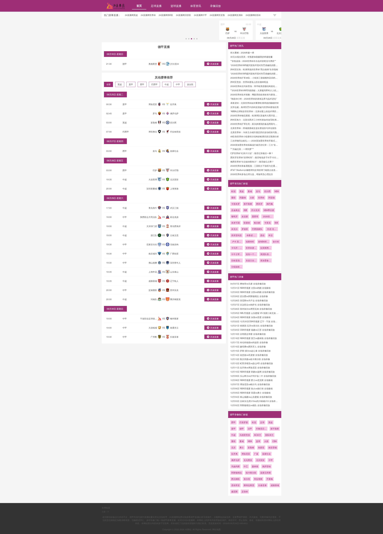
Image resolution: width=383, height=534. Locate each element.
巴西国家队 (257, 228)
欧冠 (233, 191)
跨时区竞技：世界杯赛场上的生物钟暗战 (249, 81)
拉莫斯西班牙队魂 (265, 248)
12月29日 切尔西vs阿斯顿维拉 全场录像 (249, 296)
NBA (277, 191)
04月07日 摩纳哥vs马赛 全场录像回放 (248, 283)
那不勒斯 (248, 203)
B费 (245, 210)
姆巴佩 (269, 203)
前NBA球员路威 (263, 242)
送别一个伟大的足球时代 (251, 254)
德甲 (125, 63)
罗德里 (245, 228)
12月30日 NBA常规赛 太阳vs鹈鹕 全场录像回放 (252, 292)
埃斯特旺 (250, 241)
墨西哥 (255, 216)
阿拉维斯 (258, 478)
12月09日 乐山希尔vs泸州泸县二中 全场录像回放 (253, 375)
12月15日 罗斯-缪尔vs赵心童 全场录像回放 (250, 350)
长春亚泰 (262, 485)
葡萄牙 (234, 216)
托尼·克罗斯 (271, 229)
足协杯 (245, 491)
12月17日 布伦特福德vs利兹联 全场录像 (249, 342)
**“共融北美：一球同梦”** (242, 149)
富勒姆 (251, 447)
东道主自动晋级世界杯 (251, 261)
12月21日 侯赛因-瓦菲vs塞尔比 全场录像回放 (251, 325)
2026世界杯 (267, 216)
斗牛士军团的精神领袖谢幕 (236, 254)
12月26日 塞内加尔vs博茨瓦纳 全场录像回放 (251, 308)
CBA (274, 441)
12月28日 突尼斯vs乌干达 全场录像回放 (249, 300)
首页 (139, 6)
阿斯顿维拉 (236, 472)
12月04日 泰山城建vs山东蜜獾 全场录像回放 (251, 396)
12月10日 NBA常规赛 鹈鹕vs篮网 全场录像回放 (252, 371)
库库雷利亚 (236, 235)
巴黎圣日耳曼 (261, 429)
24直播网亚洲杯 (235, 14)
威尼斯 (234, 491)
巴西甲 (154, 84)
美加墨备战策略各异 (265, 261)
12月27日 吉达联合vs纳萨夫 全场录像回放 (250, 304)
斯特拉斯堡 (249, 485)
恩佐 (262, 235)
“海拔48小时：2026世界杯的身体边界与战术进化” (253, 98)
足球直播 (156, 6)
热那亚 (261, 447)
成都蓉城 (275, 485)
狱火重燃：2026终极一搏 (242, 52)
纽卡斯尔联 (251, 472)
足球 (262, 422)
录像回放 (215, 6)
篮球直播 (176, 6)
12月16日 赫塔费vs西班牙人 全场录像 (248, 346)
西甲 (142, 84)
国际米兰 (269, 434)
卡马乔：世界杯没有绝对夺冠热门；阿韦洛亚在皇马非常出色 (236, 248)
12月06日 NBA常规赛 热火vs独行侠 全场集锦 (251, 388)
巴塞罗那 (244, 422)
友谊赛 (245, 216)
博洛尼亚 (246, 453)
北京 (233, 447)
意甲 (131, 84)
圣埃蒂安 (235, 485)
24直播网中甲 (200, 14)
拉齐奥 (234, 453)
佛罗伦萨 (235, 460)
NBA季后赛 (269, 210)
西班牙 (259, 203)
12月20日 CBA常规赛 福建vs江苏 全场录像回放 (252, 329)
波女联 (190, 84)
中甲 (178, 84)
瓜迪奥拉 (235, 210)
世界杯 (261, 197)
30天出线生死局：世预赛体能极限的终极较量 (251, 56)
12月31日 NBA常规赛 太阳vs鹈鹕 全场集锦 (250, 287)
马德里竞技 (245, 434)
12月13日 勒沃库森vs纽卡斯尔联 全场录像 (250, 359)
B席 (276, 222)
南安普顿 (272, 447)
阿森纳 (243, 197)
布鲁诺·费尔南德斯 (251, 235)
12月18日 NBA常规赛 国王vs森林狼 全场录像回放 (253, 338)
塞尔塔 (247, 478)
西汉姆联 (235, 478)
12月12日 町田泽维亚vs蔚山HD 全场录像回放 (251, 363)
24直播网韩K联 (166, 14)
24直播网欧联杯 (253, 14)
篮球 (258, 441)
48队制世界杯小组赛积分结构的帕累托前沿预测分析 (254, 136)
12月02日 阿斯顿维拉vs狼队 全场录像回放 (250, 405)
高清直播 (214, 63)
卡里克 (267, 222)
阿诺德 (271, 197)
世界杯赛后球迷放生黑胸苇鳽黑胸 (251, 248)
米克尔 (234, 228)
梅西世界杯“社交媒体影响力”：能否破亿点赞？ (252, 161)
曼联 (233, 197)
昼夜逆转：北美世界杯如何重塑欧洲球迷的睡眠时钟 (254, 102)
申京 (271, 235)
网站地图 (216, 529)
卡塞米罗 (235, 203)
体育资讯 (195, 6)
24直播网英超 (131, 14)
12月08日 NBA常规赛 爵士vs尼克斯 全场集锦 (251, 380)
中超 (167, 84)
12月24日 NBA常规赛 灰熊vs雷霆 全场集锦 (250, 317)
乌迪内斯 (235, 466)
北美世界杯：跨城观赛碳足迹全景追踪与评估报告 (253, 128)
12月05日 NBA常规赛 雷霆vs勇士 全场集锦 (250, 392)
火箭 (252, 197)
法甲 (250, 428)
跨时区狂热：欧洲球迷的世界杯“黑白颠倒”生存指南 (254, 69)
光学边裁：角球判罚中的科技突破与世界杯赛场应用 (254, 107)
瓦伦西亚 (248, 460)
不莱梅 (269, 478)
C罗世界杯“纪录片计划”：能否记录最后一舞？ (251, 153)
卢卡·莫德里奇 (236, 242)
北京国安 (260, 460)
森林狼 (255, 466)
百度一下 (105, 511)
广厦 (256, 453)
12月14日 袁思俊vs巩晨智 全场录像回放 (249, 354)
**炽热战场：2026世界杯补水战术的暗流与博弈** (253, 60)
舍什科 (276, 241)
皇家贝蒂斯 (265, 472)
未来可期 (235, 222)
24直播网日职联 (183, 14)
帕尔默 (257, 222)
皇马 (258, 191)
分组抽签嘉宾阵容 (236, 267)
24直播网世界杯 (148, 14)
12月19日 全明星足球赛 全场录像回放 (248, 333)
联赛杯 (247, 222)
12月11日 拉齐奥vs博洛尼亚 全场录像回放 (250, 367)
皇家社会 (266, 453)
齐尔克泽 (255, 210)
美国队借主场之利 (265, 254)
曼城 (250, 191)
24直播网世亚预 (217, 14)
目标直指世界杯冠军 (236, 261)
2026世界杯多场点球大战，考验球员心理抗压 (251, 174)
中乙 (246, 466)
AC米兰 (257, 434)
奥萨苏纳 (266, 466)
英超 (120, 84)
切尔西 (267, 191)
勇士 (242, 447)
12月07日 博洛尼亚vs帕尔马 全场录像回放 (250, 384)
